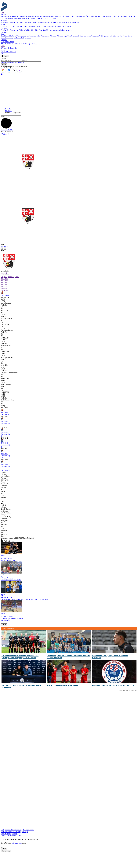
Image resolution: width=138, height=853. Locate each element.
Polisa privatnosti (28, 830)
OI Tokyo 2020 (19, 38)
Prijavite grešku (6, 834)
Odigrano (4, 277)
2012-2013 (4, 284)
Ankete (9, 836)
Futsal (98, 16)
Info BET (113, 36)
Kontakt (16, 832)
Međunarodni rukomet (54, 26)
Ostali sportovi (104, 36)
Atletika (31, 36)
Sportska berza (11, 36)
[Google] (3, 70)
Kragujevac (5, 246)
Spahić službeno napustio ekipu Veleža (62, 685)
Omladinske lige (80, 16)
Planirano (11, 277)
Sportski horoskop (7, 38)
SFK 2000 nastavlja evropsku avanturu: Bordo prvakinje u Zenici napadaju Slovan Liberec (20, 657)
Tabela (17, 277)
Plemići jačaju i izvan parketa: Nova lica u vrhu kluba (113, 685)
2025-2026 (4, 279)
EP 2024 (41, 18)
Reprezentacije (24, 18)
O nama (7, 830)
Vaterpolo (52, 36)
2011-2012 (4, 286)
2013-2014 (4, 282)
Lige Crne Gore (37, 22)
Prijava (5, 56)
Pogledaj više (5, 470)
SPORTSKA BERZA (8, 52)
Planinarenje (45, 36)
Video (89, 36)
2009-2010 (4, 290)
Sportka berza (16, 836)
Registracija (20, 62)
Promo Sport (127, 36)
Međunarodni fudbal (12, 18)
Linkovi (3, 836)
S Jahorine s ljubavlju (8, 42)
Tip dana (28, 38)
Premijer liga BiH (7, 16)
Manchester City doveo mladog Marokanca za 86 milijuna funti (21, 686)
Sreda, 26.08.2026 (7, 130)
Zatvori (4, 624)
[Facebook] (8, 70)
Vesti (2, 13)
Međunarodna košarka (50, 22)
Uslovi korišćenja (16, 830)
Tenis (18, 36)
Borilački (37, 36)
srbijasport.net (16, 843)
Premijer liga (14, 22)
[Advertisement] (69, 91)
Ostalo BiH (115, 16)
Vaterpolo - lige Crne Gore (65, 36)
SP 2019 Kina (74, 22)
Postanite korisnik (7, 832)
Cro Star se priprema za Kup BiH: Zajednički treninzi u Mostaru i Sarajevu (68, 657)
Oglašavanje (23, 832)
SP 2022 (47, 18)
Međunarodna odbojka (54, 30)
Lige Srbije (123, 16)
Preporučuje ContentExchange (126, 690)
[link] (69, 303)
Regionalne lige (35, 16)
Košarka (20, 44)
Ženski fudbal (91, 16)
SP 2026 (53, 18)
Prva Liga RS (5, 26)
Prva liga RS (17, 16)
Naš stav (119, 36)
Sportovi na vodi (80, 36)
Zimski (3, 36)
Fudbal (5, 44)
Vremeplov (95, 36)
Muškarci (8, 111)
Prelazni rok (34, 18)
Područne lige (45, 16)
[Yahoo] (19, 70)
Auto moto (24, 36)
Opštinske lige (69, 16)
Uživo (6, 134)
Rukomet (36, 44)
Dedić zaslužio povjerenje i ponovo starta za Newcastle (110, 657)
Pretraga (14, 834)
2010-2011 (4, 288)
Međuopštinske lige (57, 16)
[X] (14, 70)
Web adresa (5, 275)
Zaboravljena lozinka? (8, 62)
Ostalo (21, 22)
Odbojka (28, 44)
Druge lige (26, 16)
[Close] (2, 847)
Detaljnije (4, 273)
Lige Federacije (106, 16)
